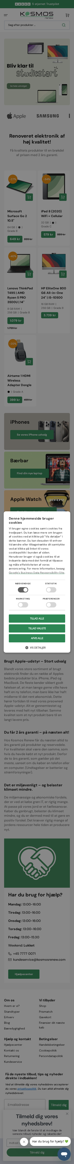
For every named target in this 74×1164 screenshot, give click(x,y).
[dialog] (37, 582)
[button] (37, 649)
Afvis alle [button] (37, 638)
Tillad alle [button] (37, 618)
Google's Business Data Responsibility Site (37, 572)
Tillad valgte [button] (37, 628)
